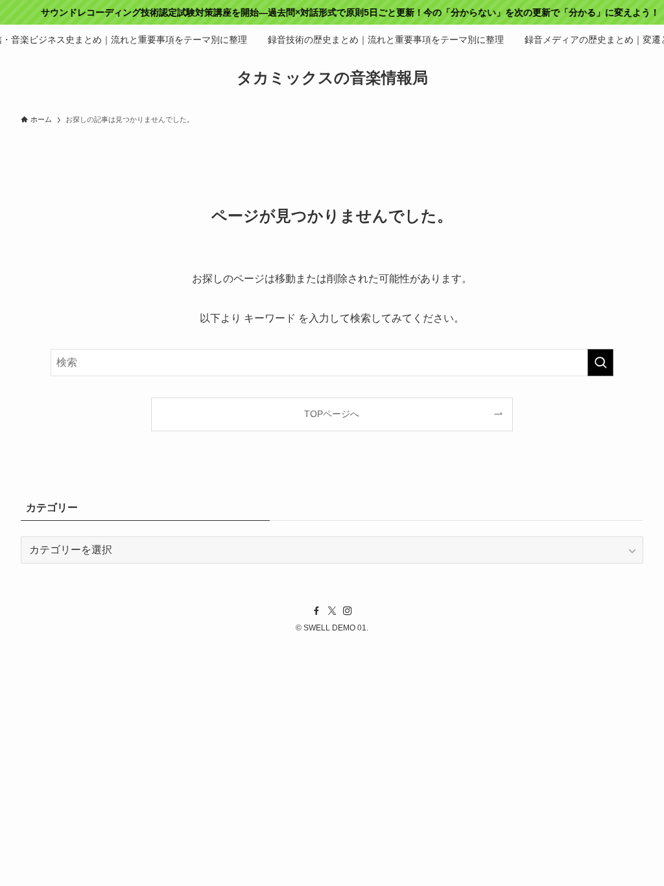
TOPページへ (331, 414)
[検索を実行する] (600, 362)
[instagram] (347, 611)
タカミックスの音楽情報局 (332, 78)
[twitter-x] (332, 611)
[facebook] (316, 611)
